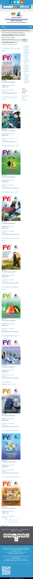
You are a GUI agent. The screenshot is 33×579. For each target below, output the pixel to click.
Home (3, 34)
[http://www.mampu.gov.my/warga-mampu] (16, 539)
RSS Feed (24, 100)
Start (6, 519)
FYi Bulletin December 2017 (11, 49)
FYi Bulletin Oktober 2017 (10, 288)
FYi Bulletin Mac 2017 (11, 335)
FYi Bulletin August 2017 (9, 98)
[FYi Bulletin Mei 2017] (11, 446)
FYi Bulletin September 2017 (9, 383)
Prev (10, 519)
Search (15, 6)
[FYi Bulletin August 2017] (11, 115)
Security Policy (14, 529)
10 (13, 520)
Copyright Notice (24, 529)
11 (16, 520)
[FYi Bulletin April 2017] (11, 492)
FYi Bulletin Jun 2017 (10, 192)
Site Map (20, 530)
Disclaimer (13, 530)
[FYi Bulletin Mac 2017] (11, 351)
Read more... (5, 91)
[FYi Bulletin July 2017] (11, 161)
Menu (3, 27)
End (16, 522)
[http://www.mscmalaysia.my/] (14, 535)
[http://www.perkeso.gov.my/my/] (27, 535)
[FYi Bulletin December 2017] (11, 66)
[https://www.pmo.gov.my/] (10, 535)
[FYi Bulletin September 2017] (11, 400)
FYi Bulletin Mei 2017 (10, 430)
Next (12, 522)
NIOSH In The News (20, 34)
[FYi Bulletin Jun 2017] (11, 207)
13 (8, 522)
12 (5, 522)
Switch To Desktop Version (16, 578)
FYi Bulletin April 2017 (11, 477)
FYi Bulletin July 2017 (10, 145)
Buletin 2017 (11, 85)
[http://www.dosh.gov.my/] (23, 535)
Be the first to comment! (8, 90)
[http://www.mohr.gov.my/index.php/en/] (19, 535)
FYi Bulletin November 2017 (11, 239)
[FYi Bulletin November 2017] (11, 256)
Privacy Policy (5, 529)
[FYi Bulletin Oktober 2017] (11, 305)
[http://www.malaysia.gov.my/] (5, 535)
